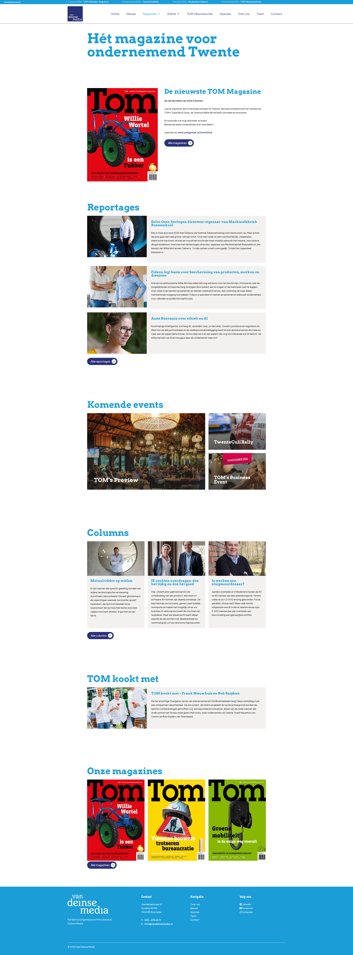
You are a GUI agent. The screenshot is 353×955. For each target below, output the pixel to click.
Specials (225, 13)
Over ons (244, 13)
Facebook (247, 908)
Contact (276, 13)
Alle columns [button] (99, 635)
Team (260, 13)
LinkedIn (246, 904)
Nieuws (131, 13)
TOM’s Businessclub (200, 13)
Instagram (247, 912)
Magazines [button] (150, 13)
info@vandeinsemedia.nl (159, 923)
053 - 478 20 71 (153, 920)
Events (171, 13)
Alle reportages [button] (100, 361)
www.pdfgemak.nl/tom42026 (195, 132)
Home (115, 13)
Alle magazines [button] (177, 143)
